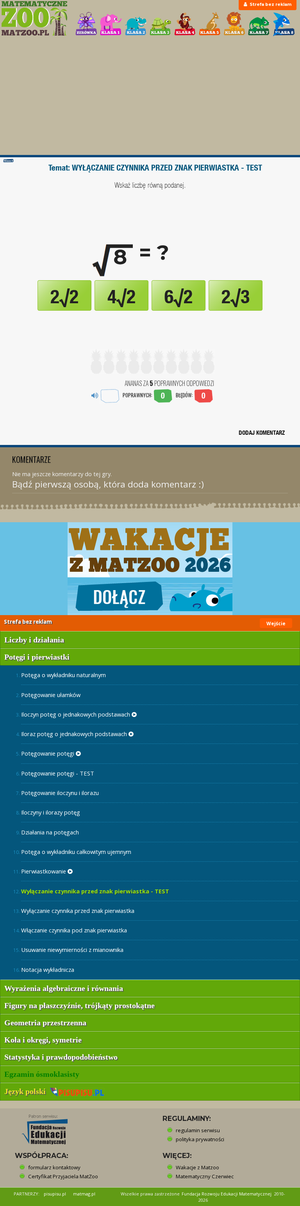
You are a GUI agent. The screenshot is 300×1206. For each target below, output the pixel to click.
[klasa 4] (185, 24)
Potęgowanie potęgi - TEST (57, 773)
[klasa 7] (259, 24)
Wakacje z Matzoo (197, 1167)
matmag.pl (84, 1194)
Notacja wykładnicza (47, 969)
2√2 (64, 297)
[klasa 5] (210, 24)
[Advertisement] (150, 96)
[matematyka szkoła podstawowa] (34, 18)
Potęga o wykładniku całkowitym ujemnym (76, 852)
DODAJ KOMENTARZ (262, 432)
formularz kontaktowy (54, 1167)
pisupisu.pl (55, 1194)
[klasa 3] (160, 24)
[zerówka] (86, 24)
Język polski (27, 1091)
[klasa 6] (234, 24)
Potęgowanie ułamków (50, 695)
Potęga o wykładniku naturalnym (63, 675)
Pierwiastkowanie (44, 871)
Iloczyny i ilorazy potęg (50, 812)
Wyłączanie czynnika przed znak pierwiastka (77, 910)
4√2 (121, 297)
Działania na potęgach (50, 832)
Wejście (276, 623)
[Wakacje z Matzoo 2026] (150, 568)
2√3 (235, 297)
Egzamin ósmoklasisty (41, 1074)
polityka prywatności (200, 1139)
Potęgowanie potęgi (48, 753)
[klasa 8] (284, 24)
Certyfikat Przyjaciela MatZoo (63, 1176)
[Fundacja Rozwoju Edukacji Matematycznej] (39, 1127)
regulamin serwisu (198, 1130)
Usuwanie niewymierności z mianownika (72, 949)
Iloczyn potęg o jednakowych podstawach (76, 714)
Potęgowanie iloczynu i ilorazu (60, 793)
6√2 (178, 297)
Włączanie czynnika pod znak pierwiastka (74, 930)
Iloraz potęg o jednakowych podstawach (75, 734)
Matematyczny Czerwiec (205, 1176)
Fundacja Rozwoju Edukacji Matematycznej (226, 1194)
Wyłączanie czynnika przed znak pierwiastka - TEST (95, 891)
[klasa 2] (136, 24)
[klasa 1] (111, 24)
